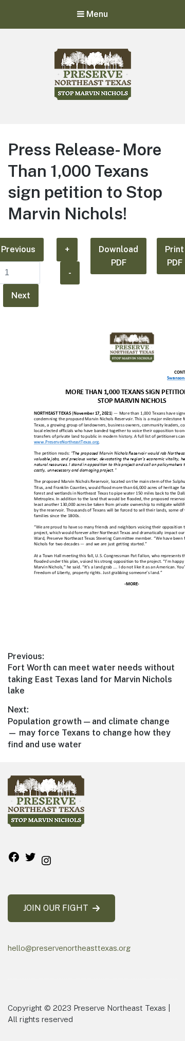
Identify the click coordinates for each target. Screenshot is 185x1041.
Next (20, 295)
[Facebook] (14, 860)
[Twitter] (30, 860)
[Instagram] (46, 864)
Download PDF (118, 256)
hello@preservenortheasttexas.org (69, 948)
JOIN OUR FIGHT (55, 908)
